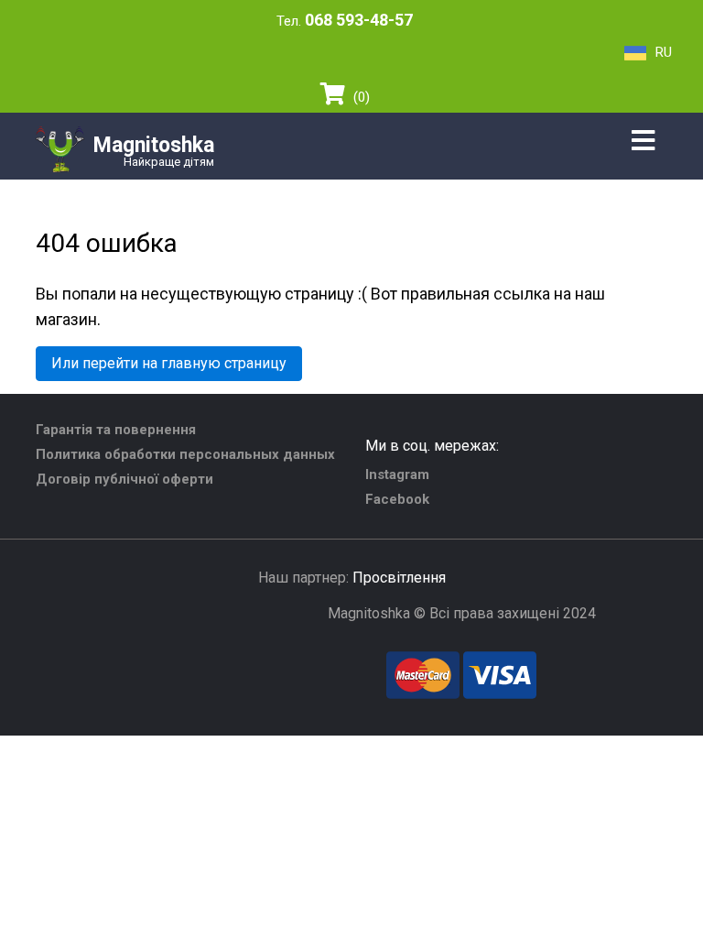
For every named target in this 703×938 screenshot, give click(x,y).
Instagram (397, 474)
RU (663, 52)
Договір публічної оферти (124, 479)
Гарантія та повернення (116, 429)
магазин (66, 319)
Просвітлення (399, 577)
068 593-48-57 (359, 19)
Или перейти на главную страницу (169, 363)
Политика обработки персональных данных (185, 454)
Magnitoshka (153, 145)
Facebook (397, 499)
